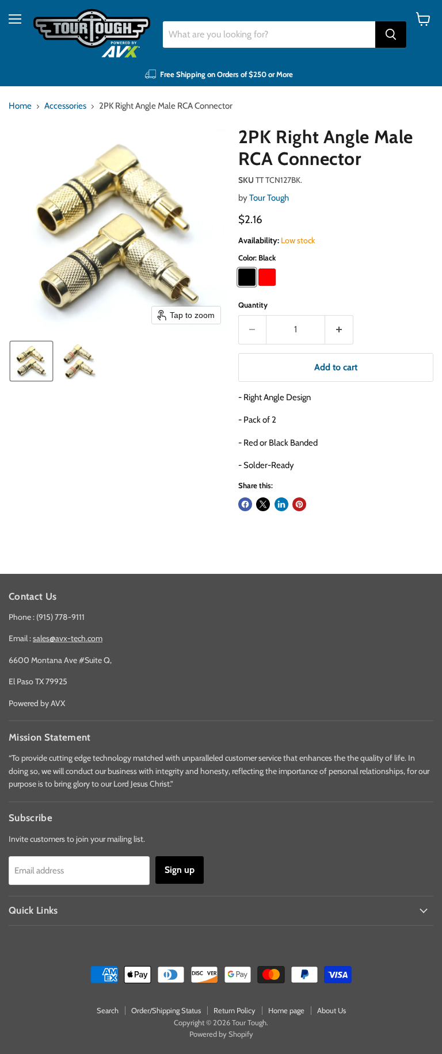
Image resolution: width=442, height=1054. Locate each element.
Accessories (65, 106)
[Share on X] (263, 504)
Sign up (180, 869)
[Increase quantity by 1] (339, 329)
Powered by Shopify (221, 1033)
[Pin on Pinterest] (299, 504)
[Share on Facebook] (245, 504)
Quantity (253, 305)
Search (108, 1010)
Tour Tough (269, 198)
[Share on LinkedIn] (281, 504)
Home (20, 106)
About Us (331, 1010)
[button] (31, 361)
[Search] (390, 34)
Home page (286, 1010)
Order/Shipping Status (166, 1010)
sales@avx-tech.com (67, 638)
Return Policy (235, 1010)
